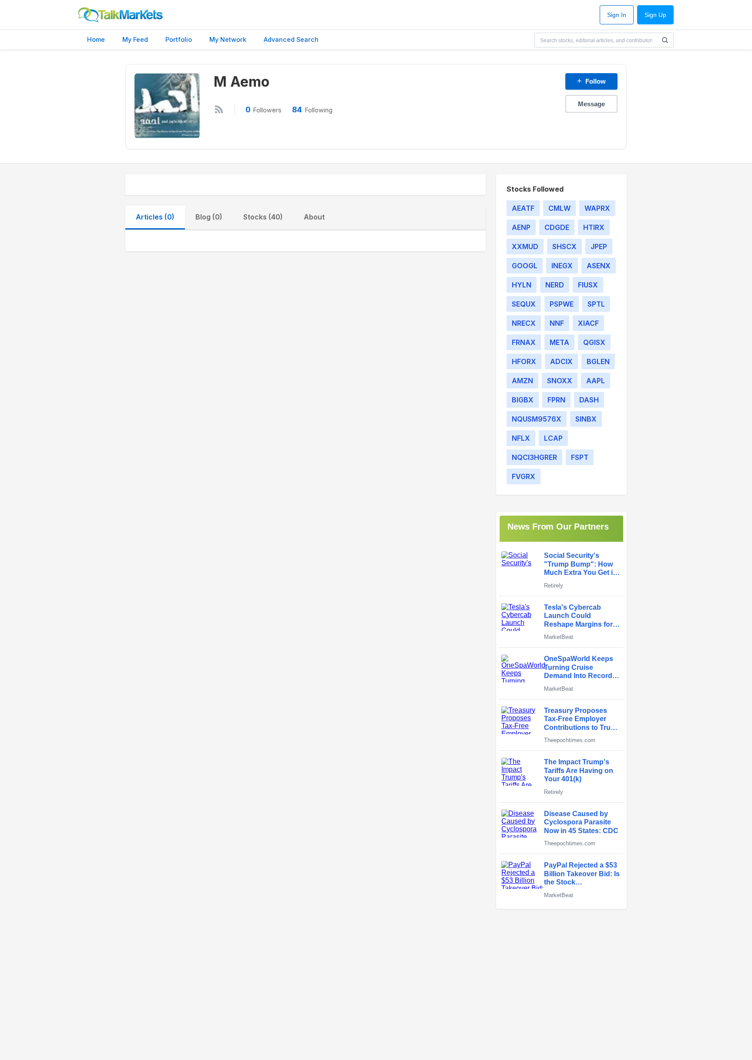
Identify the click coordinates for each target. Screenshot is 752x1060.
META (559, 342)
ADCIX (561, 361)
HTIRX (593, 227)
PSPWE (562, 304)
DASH (589, 399)
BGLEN (598, 361)
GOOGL (524, 265)
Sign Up (655, 15)
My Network (227, 39)
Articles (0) (155, 217)
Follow (591, 81)
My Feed (135, 39)
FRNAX (524, 342)
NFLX (521, 438)
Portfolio (178, 39)
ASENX (599, 265)
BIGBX (523, 399)
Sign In (616, 15)
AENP (521, 227)
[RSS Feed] (219, 109)
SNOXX (559, 380)
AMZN (522, 380)
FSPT (579, 457)
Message (591, 104)
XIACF (588, 323)
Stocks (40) (263, 217)
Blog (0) (208, 217)
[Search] (665, 40)
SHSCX (564, 246)
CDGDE (556, 227)
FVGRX (523, 476)
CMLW (559, 208)
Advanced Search (291, 39)
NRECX (524, 323)
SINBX (586, 419)
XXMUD (525, 246)
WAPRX (597, 208)
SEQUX (524, 304)
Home (96, 39)
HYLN (521, 284)
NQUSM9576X (536, 419)
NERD (554, 284)
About (314, 217)
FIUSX (588, 284)
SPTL (596, 304)
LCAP (553, 438)
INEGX (562, 265)
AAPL (595, 380)
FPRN (556, 399)
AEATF (523, 208)
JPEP (599, 246)
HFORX (524, 361)
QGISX (594, 342)
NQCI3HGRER (534, 457)
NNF (557, 323)
